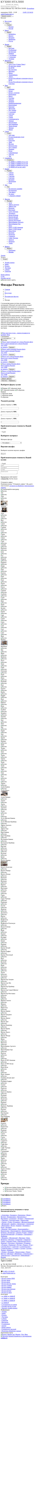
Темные (11, 121)
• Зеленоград (29, 1224)
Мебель (7, 246)
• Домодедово (24, 1220)
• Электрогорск (27, 1254)
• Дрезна (3, 1222)
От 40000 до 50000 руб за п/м (18, 162)
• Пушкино (27, 1243)
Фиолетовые (13, 122)
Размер (7, 169)
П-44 (10, 183)
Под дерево (12, 110)
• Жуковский (5, 1224)
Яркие (11, 129)
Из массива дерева (15, 66)
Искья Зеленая (13, 215)
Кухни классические (8, 1289)
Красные (11, 107)
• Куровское (11, 1232)
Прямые (11, 53)
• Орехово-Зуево (10, 1241)
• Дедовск (20, 1218)
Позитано (12, 234)
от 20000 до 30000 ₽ (8, 1296)
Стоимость (8, 158)
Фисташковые (13, 124)
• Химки (3, 1252)
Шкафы (11, 252)
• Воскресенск (21, 1217)
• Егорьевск (16, 1222)
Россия (11, 28)
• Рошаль (25, 1245)
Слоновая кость (14, 119)
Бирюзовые (12, 94)
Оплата (7, 266)
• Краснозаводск (15, 1231)
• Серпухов (15, 1246)
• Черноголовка (19, 1252)
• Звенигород (20, 1224)
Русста (11, 41)
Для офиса (12, 192)
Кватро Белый (13, 217)
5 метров (11, 176)
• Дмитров (4, 1220)
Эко (10, 156)
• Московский (13, 1238)
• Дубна (9, 1222)
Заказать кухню (6, 16)
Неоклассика (13, 146)
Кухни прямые (6, 1287)
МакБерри (12, 39)
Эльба (11, 243)
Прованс (11, 149)
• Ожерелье (26, 1239)
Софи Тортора (13, 238)
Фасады (7, 199)
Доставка (8, 268)
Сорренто (12, 236)
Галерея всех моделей (8, 1329)
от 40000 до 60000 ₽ (8, 1300)
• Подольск (11, 1243)
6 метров (11, 178)
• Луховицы (19, 1234)
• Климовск (26, 1225)
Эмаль (11, 76)
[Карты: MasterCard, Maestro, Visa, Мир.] (14, 1334)
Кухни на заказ (6, 1292)
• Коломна (8, 1227)
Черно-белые (13, 126)
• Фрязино (9, 1250)
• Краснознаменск (27, 1231)
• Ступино (15, 1248)
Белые (11, 91)
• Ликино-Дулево (21, 1232)
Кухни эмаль (5, 1280)
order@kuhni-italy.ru (7, 14)
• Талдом (28, 1248)
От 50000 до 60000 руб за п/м (18, 163)
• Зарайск (13, 1224)
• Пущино (4, 1245)
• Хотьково (10, 1252)
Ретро (10, 151)
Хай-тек (11, 154)
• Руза (30, 1245)
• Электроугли (15, 1255)
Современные (13, 153)
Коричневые (13, 105)
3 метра (11, 172)
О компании (5, 1324)
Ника (10, 226)
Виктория (12, 210)
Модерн (11, 144)
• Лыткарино (27, 1234)
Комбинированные (15, 103)
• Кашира (18, 1225)
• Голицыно (12, 1218)
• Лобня (29, 1232)
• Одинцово (18, 1239)
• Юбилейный (24, 1255)
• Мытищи (21, 1238)
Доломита (12, 213)
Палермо (11, 233)
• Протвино (19, 1243)
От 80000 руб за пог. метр (17, 167)
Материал (8, 60)
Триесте (11, 240)
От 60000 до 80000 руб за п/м (18, 165)
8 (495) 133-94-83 (8, 1271)
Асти (10, 203)
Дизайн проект (10, 262)
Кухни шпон (5, 1282)
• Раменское (12, 1245)
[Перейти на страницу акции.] (17, 335)
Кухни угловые (6, 1285)
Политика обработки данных (11, 1331)
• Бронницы (21, 1215)
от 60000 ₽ (5, 1303)
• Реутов (19, 1245)
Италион (11, 37)
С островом (12, 55)
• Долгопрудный (13, 1220)
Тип (6, 185)
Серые (11, 115)
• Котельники (12, 1229)
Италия (11, 27)
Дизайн (4, 1311)
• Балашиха (13, 1215)
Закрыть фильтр (6, 378)
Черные (11, 128)
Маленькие (12, 181)
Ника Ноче (12, 231)
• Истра (12, 1225)
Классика (12, 140)
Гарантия (8, 271)
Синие (11, 117)
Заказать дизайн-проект (9, 1308)
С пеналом (12, 57)
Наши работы (6, 1327)
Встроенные (13, 190)
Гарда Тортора (13, 211)
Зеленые (11, 101)
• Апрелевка (5, 1215)
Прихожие (12, 250)
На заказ (11, 194)
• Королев (4, 1229)
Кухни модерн (6, 1291)
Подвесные (12, 52)
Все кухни (8, 21)
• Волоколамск (11, 1217)
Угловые (11, 59)
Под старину (13, 147)
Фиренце (12, 241)
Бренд (7, 30)
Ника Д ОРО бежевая (16, 227)
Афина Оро (12, 206)
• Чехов (27, 1252)
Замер (7, 264)
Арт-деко (12, 135)
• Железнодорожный (27, 1222)
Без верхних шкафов (15, 189)
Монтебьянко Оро (15, 224)
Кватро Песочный (15, 220)
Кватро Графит (13, 218)
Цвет (6, 85)
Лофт (10, 142)
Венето (11, 36)
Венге (11, 96)
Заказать (11, 347)
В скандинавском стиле (16, 137)
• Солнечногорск (24, 1246)
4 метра (11, 174)
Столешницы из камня (9, 1304)
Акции (3, 1326)
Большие (11, 179)
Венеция (11, 208)
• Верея (28, 1215)
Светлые (11, 114)
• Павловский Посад (23, 1241)
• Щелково (9, 1254)
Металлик (12, 108)
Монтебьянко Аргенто (16, 222)
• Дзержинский (29, 1218)
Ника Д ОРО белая (15, 229)
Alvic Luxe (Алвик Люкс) (17, 64)
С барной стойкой (15, 196)
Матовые (12, 71)
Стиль (7, 131)
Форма (7, 44)
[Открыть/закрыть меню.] (13, 16)
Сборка (7, 269)
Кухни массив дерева (8, 1284)
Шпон (11, 73)
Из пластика (13, 69)
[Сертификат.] (6, 1198)
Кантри (11, 138)
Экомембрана (13, 75)
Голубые (11, 98)
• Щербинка (18, 1254)
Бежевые (11, 89)
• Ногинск (10, 1239)
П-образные (12, 50)
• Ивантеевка (5, 1225)
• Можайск (4, 1238)
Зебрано (11, 100)
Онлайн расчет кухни (8, 1306)
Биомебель (12, 34)
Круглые (11, 48)
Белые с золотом (14, 93)
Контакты (4, 1322)
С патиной (12, 112)
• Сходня (22, 1248)
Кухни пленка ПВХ (8, 1278)
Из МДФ (11, 68)
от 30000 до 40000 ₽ (8, 1298)
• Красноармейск (22, 1229)
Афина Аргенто (14, 204)
